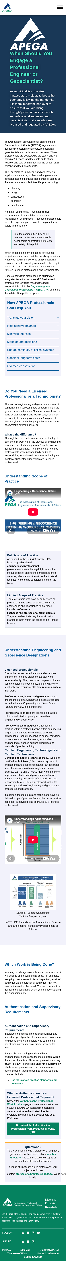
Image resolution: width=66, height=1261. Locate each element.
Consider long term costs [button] (23, 357)
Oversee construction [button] (21, 366)
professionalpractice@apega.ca (34, 1174)
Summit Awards (33, 1257)
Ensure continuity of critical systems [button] (30, 349)
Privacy (6, 1250)
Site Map (25, 1250)
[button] (60, 7)
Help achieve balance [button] (21, 325)
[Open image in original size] (33, 892)
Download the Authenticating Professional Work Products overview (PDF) (33, 1128)
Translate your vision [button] (21, 317)
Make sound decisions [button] (22, 341)
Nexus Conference (48, 1253)
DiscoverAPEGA (49, 1250)
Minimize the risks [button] (19, 333)
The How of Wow (17, 1253)
